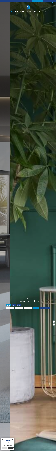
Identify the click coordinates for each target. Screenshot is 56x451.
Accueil (11, 11)
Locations (29, 11)
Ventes (16, 11)
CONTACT (45, 11)
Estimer (18, 305)
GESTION (34, 11)
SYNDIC (40, 11)
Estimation (22, 11)
